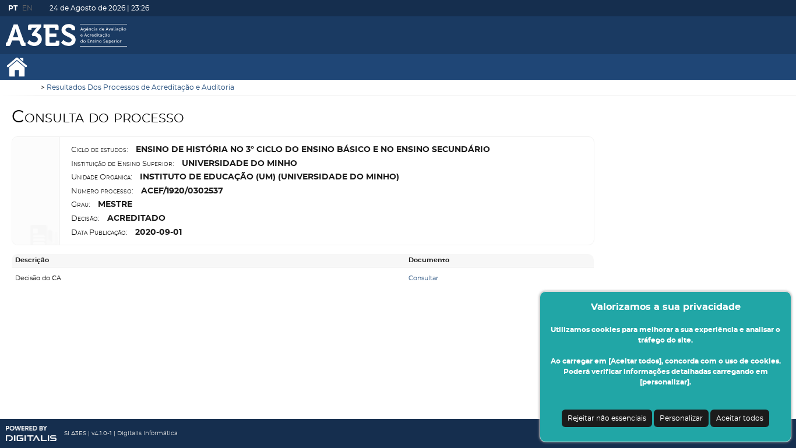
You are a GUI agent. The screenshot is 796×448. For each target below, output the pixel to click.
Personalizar (681, 418)
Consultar (423, 278)
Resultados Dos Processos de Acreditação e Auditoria (140, 87)
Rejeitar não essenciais (607, 418)
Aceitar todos (739, 418)
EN (27, 8)
